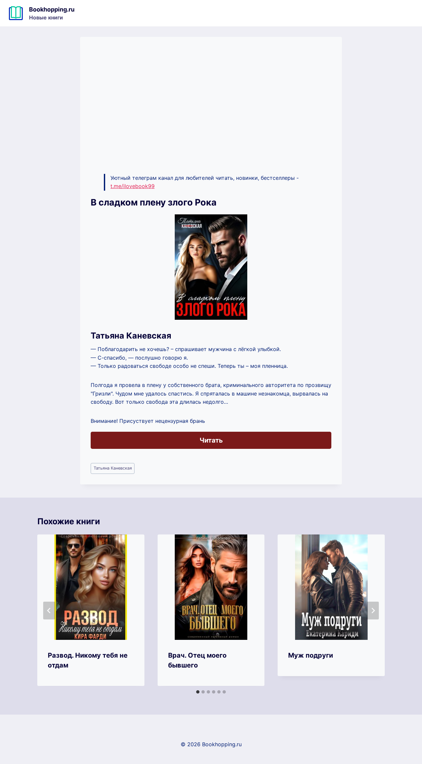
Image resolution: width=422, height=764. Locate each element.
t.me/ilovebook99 (132, 186)
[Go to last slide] (49, 610)
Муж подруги (310, 655)
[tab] (197, 692)
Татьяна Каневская (113, 468)
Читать (211, 440)
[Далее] (373, 610)
